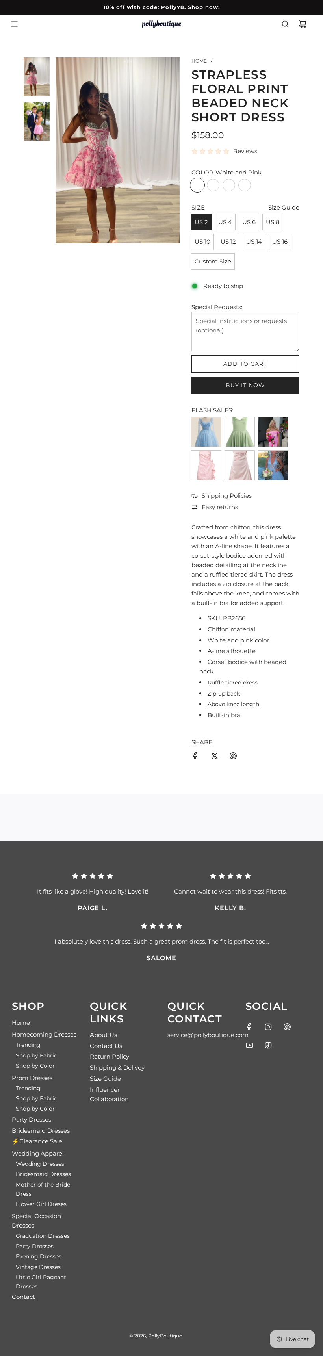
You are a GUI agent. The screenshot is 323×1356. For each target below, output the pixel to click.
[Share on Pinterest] (233, 757)
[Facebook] (249, 1026)
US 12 (228, 241)
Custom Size (213, 261)
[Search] (285, 24)
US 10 (202, 241)
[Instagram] (268, 1026)
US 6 (249, 222)
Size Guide (283, 207)
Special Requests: (216, 307)
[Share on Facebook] (195, 757)
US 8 (273, 222)
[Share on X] (214, 757)
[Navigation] (14, 24)
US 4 (225, 222)
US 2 (201, 222)
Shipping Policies (227, 495)
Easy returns (220, 507)
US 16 (280, 241)
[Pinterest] (287, 1026)
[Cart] (302, 24)
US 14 (254, 241)
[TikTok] (268, 1045)
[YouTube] (249, 1045)
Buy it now (245, 385)
